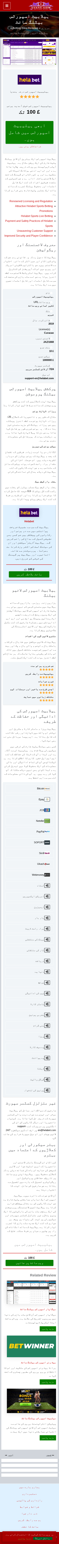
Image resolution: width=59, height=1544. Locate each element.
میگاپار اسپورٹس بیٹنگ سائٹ (38, 1309)
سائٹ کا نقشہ (29, 1526)
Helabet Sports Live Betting (37, 216)
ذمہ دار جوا (29, 1513)
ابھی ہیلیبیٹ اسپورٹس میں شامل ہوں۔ (29, 132)
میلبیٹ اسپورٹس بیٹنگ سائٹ (39, 1418)
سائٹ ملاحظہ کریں (29, 574)
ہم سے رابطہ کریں (29, 1520)
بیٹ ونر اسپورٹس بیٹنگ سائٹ (38, 1362)
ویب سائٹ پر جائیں (29, 1263)
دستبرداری (29, 1493)
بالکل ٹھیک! (42, 1538)
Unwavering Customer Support (35, 230)
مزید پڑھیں (47, 1328)
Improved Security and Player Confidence (28, 235)
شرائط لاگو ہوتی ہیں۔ (29, 146)
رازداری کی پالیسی (29, 1500)
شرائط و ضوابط (29, 1506)
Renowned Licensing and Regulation (31, 201)
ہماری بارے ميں (29, 1487)
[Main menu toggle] (6, 5)
